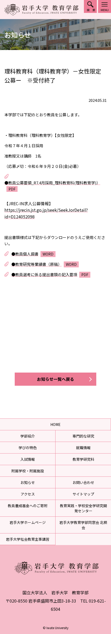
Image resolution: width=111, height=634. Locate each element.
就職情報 (83, 447)
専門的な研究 (83, 436)
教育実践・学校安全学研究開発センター (83, 508)
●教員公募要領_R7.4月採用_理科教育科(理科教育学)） (52, 182)
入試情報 (27, 459)
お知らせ (27, 482)
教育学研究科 (83, 459)
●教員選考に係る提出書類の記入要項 (44, 274)
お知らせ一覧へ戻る (55, 379)
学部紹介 (27, 436)
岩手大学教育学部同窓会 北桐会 (83, 525)
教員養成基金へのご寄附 (27, 505)
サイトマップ (83, 494)
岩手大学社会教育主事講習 (27, 539)
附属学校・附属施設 (27, 470)
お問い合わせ (83, 482)
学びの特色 (28, 447)
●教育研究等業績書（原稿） (36, 264)
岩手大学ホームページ (28, 522)
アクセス (28, 494)
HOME (55, 424)
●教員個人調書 (24, 254)
